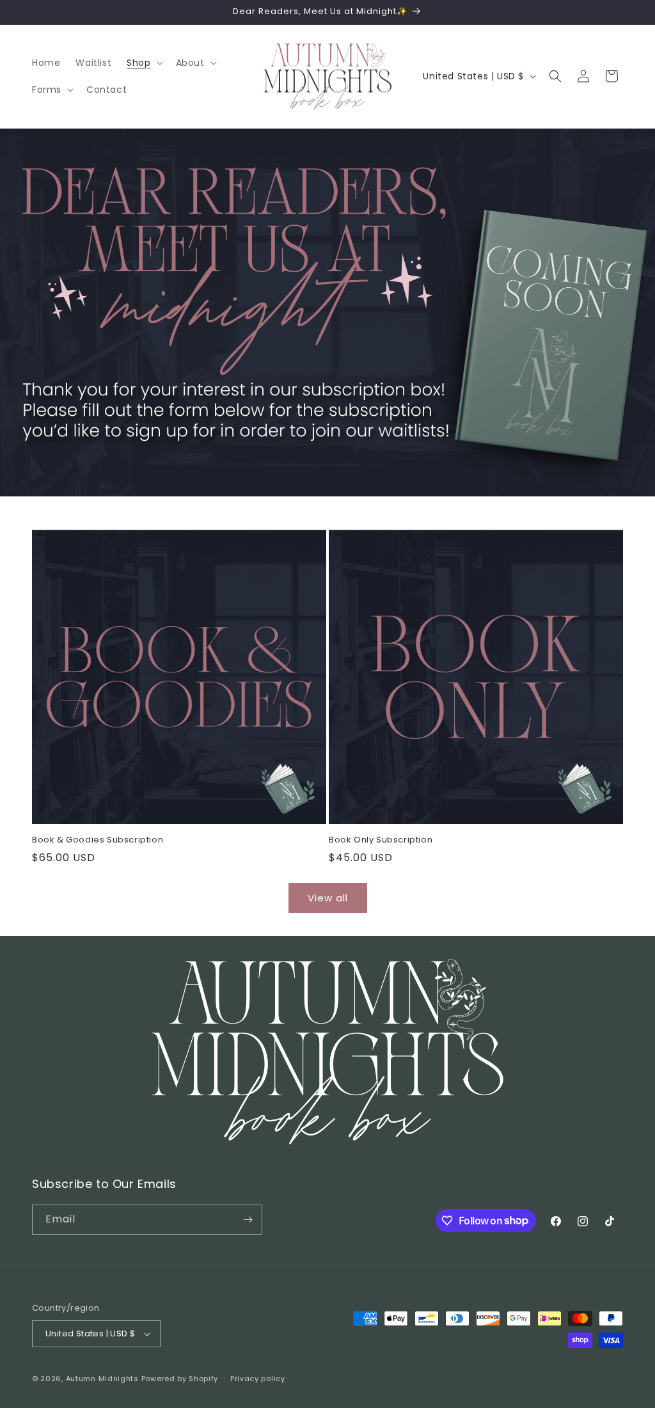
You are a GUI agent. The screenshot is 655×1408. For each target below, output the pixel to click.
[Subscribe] (247, 1220)
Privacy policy (257, 1378)
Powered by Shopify (180, 1378)
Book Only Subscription (380, 840)
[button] (143, 62)
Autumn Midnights (102, 1378)
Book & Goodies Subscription (97, 840)
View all (328, 898)
